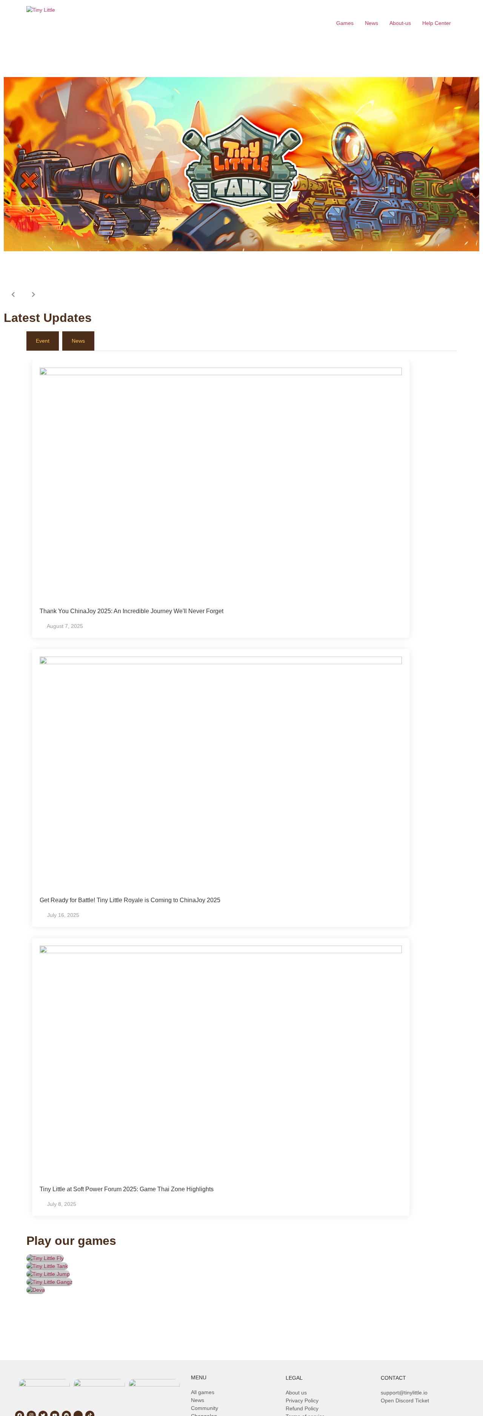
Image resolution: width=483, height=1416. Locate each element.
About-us (400, 23)
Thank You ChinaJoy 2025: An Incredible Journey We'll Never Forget (131, 611)
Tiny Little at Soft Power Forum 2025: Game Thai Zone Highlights (127, 1189)
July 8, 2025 (61, 1204)
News (371, 23)
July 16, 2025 (63, 915)
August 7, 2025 (65, 626)
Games (345, 23)
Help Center (436, 23)
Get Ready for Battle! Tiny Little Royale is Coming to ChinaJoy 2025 (130, 900)
